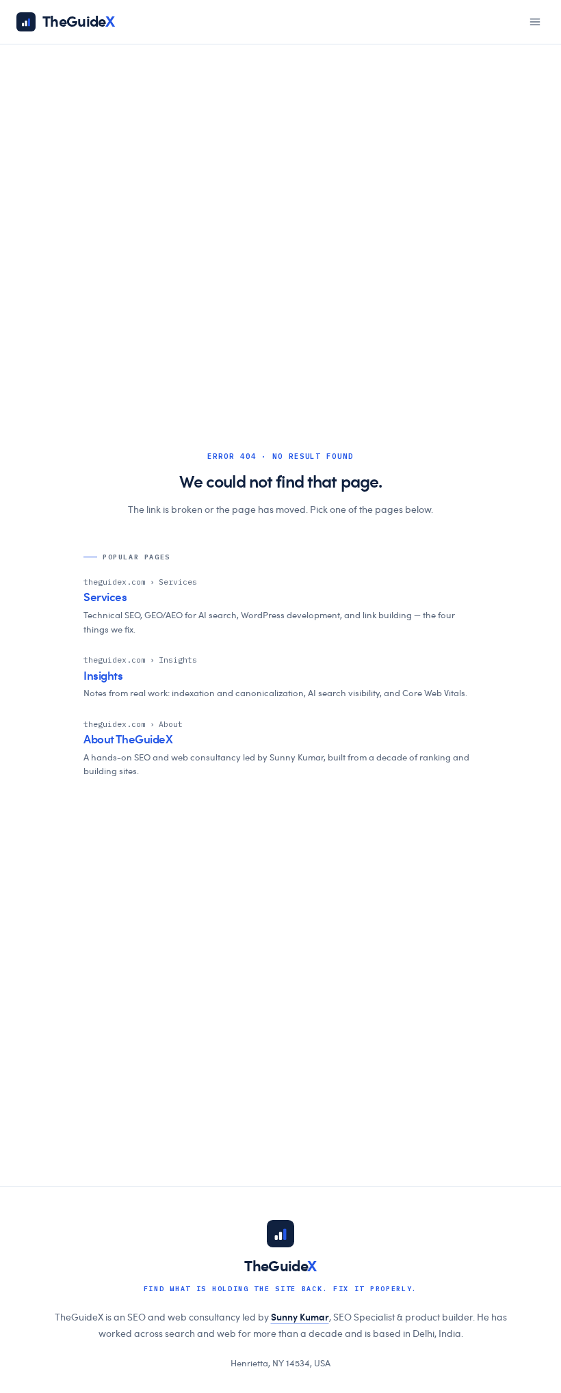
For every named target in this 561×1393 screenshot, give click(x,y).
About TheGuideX (128, 739)
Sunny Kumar (300, 1318)
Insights (103, 676)
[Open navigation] (535, 22)
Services (105, 597)
